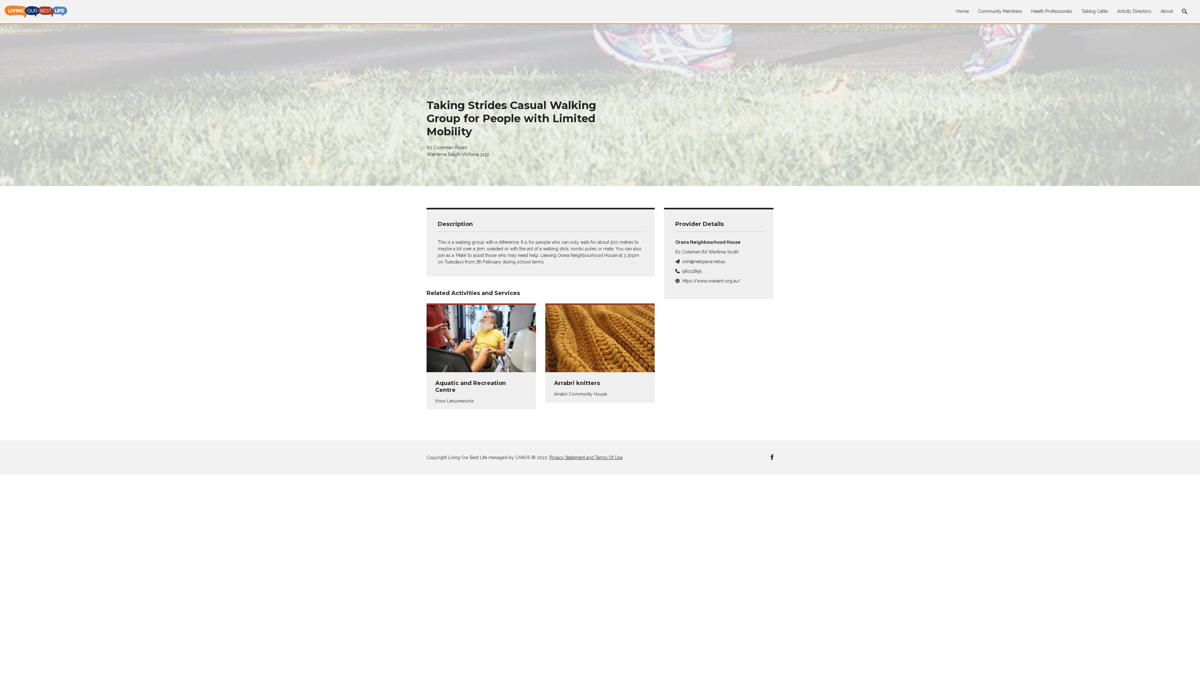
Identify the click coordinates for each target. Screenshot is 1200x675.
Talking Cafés (1094, 11)
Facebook (772, 457)
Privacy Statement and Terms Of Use (585, 457)
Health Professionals (1051, 11)
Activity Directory (1134, 11)
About (1167, 11)
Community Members (1000, 11)
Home (962, 11)
